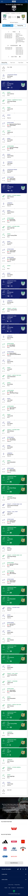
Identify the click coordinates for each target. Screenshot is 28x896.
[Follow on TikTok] (18, 869)
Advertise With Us (20, 887)
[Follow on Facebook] (20, 869)
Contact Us (13, 887)
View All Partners (14, 863)
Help (9, 887)
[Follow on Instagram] (25, 869)
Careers (5, 887)
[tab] (4, 62)
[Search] (26, 1)
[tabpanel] (14, 431)
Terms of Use (10, 884)
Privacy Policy (17, 884)
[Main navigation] (2, 1)
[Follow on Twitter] (23, 869)
